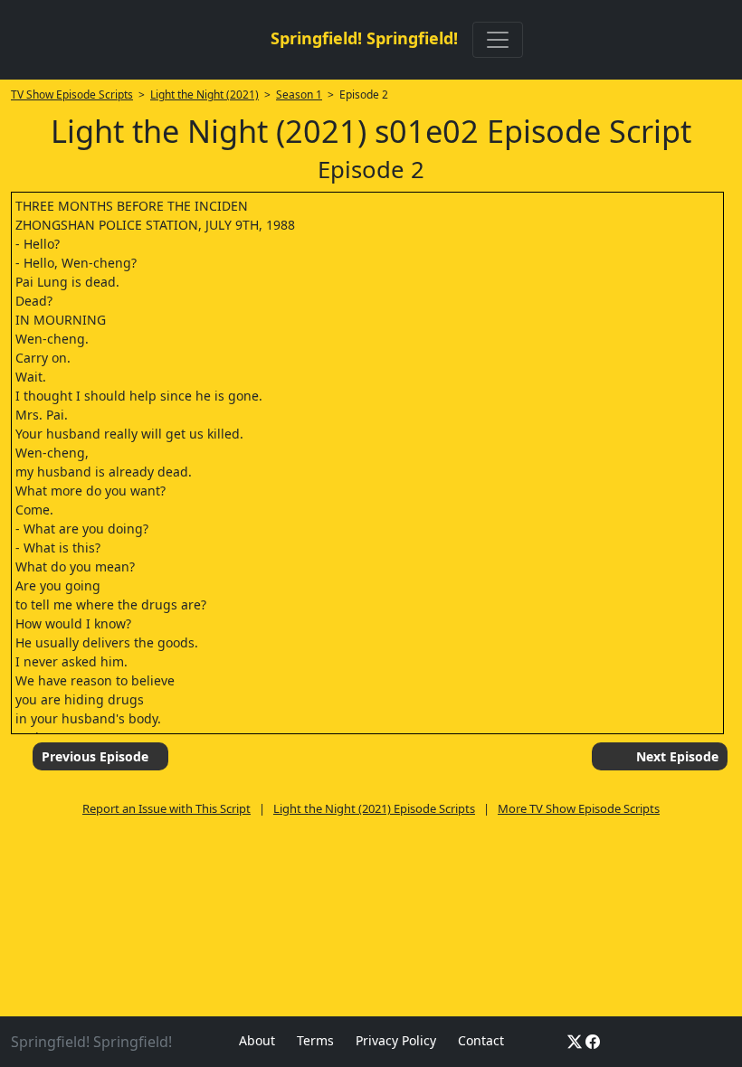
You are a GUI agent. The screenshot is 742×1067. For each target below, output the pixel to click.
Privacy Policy (396, 1040)
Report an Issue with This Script (166, 808)
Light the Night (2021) (204, 94)
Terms (315, 1040)
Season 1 (299, 94)
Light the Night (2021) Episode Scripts (374, 808)
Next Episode (677, 756)
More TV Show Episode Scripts (579, 808)
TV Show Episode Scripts (72, 94)
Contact (481, 1040)
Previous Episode (95, 756)
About (257, 1040)
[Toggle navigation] (497, 40)
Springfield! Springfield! (364, 38)
